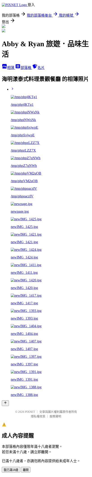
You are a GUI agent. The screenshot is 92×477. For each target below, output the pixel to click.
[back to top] (5, 403)
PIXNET (30, 411)
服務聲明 (55, 416)
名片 (41, 68)
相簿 (11, 68)
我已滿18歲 (11, 470)
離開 (26, 470)
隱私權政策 (38, 416)
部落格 (26, 68)
